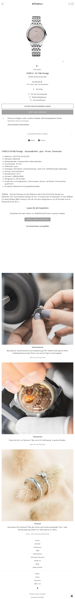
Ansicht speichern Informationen (18, 124)
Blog (37, 564)
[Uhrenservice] (37, 398)
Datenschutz (37, 554)
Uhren (37, 577)
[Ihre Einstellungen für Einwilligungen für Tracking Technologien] (71, 595)
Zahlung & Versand (37, 557)
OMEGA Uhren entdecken (37, 219)
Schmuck (37, 580)
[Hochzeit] (37, 485)
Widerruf (37, 561)
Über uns (37, 584)
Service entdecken (37, 357)
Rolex (37, 574)
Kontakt (37, 544)
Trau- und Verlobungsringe (37, 534)
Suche (37, 540)
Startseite (37, 69)
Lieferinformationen (37, 134)
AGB (37, 550)
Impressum (37, 547)
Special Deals (37, 567)
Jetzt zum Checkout (37, 112)
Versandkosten (43, 84)
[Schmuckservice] (37, 309)
